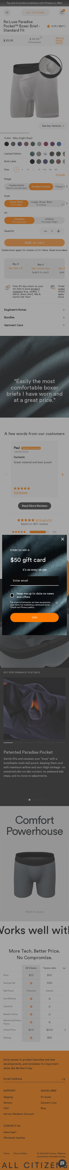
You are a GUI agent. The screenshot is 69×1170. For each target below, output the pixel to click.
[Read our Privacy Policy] (56, 603)
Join (34, 617)
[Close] (62, 539)
